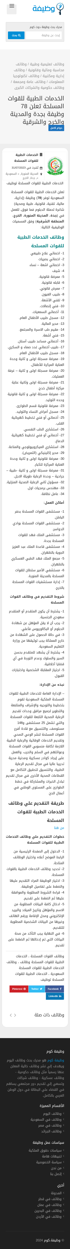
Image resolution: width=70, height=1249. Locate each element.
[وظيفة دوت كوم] (40, 9)
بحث (15, 35)
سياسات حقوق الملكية (45, 1151)
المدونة (56, 1193)
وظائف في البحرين (48, 1211)
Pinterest (17, 989)
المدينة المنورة (29, 173)
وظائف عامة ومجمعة (29, 81)
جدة (32, 178)
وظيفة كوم (55, 1060)
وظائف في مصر (50, 1125)
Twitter (35, 989)
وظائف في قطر (50, 1199)
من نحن (56, 1168)
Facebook (53, 989)
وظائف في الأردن (49, 1217)
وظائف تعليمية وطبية (47, 64)
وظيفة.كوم (52, 1240)
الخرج (26, 178)
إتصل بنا (56, 1174)
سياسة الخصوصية (49, 1162)
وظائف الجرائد (51, 1131)
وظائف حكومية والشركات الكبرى (39, 87)
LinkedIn (53, 996)
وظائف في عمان (49, 1205)
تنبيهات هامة (52, 1156)
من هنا (59, 828)
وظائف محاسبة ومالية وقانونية (40, 67)
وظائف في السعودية (46, 1120)
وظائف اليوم (52, 1114)
